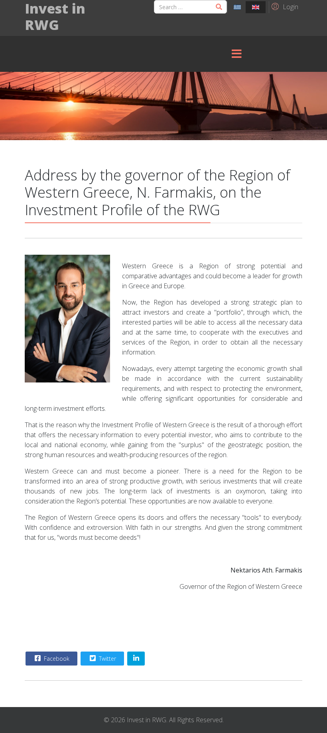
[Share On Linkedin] (136, 659)
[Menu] (236, 54)
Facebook (55, 658)
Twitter (106, 658)
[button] (283, 6)
